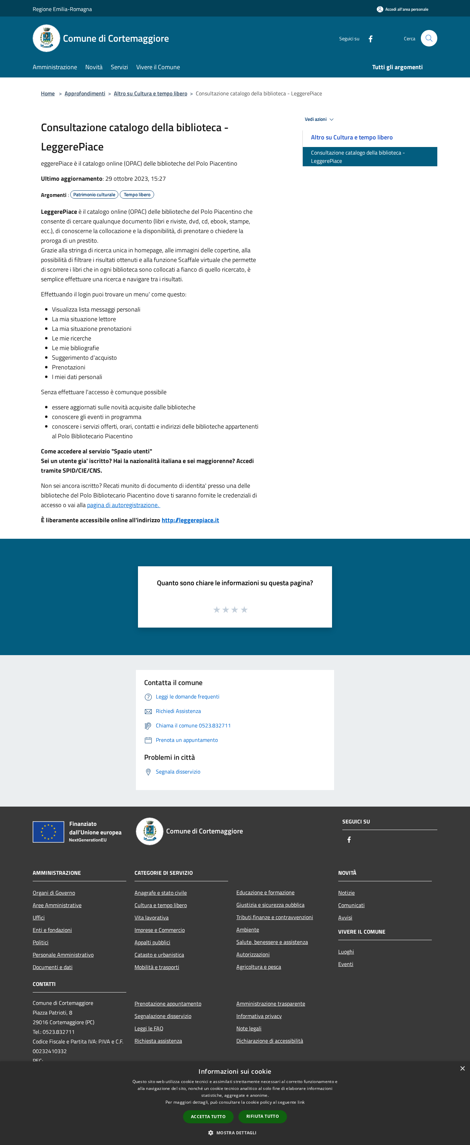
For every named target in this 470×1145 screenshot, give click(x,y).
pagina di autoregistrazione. (123, 505)
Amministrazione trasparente (270, 1003)
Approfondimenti (85, 93)
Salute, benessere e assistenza (272, 942)
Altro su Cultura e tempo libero (150, 93)
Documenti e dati (53, 967)
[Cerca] (429, 38)
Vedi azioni (316, 119)
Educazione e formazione (265, 892)
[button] (234, 1132)
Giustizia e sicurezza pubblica (270, 905)
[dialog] (235, 1103)
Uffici (39, 917)
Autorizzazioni (253, 954)
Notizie (346, 893)
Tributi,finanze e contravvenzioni (274, 917)
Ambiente (247, 929)
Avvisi (345, 917)
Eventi (345, 964)
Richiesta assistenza (158, 1041)
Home (48, 93)
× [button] (462, 1068)
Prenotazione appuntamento (168, 1003)
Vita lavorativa (152, 917)
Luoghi (346, 951)
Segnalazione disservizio (163, 1016)
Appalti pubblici (152, 942)
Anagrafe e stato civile (161, 893)
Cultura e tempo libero (161, 905)
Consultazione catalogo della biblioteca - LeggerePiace (358, 156)
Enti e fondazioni (52, 930)
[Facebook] (368, 38)
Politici (41, 942)
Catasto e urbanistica (159, 954)
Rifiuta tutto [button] (262, 1116)
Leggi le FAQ (149, 1028)
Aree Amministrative (57, 905)
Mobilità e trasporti (157, 967)
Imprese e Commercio (160, 930)
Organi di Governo (54, 893)
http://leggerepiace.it (190, 520)
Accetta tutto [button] (208, 1117)
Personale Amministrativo (63, 954)
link (301, 1102)
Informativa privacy (259, 1016)
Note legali (248, 1028)
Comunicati (351, 905)
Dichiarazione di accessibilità (269, 1041)
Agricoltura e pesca (258, 967)
